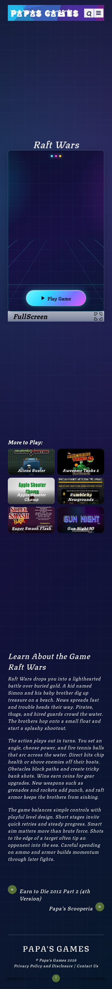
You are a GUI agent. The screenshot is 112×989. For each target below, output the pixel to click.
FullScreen (30, 316)
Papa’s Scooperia (75, 908)
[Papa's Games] (44, 13)
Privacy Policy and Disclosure (43, 965)
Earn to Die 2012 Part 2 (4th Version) (50, 894)
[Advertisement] (56, 79)
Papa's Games (52, 960)
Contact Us (87, 965)
